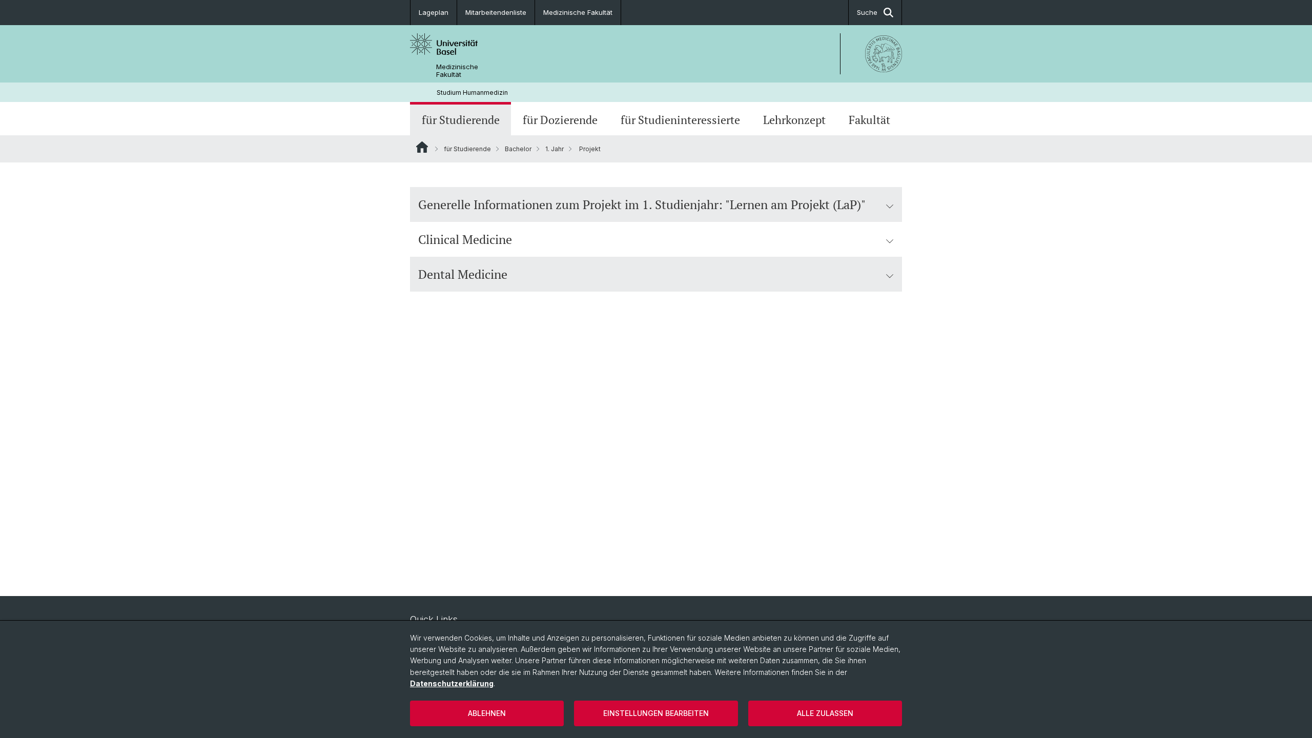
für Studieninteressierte (680, 119)
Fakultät (869, 119)
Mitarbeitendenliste (495, 12)
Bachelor (518, 149)
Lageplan (433, 12)
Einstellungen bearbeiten (656, 713)
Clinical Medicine (465, 239)
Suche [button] (867, 12)
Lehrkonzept (794, 119)
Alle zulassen (825, 713)
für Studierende (461, 119)
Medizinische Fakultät (577, 12)
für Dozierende (560, 119)
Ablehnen (487, 713)
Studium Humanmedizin (472, 92)
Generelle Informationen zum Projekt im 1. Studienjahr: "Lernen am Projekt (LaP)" (642, 204)
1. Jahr (554, 149)
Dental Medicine (462, 274)
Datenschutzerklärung (452, 683)
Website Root (422, 147)
